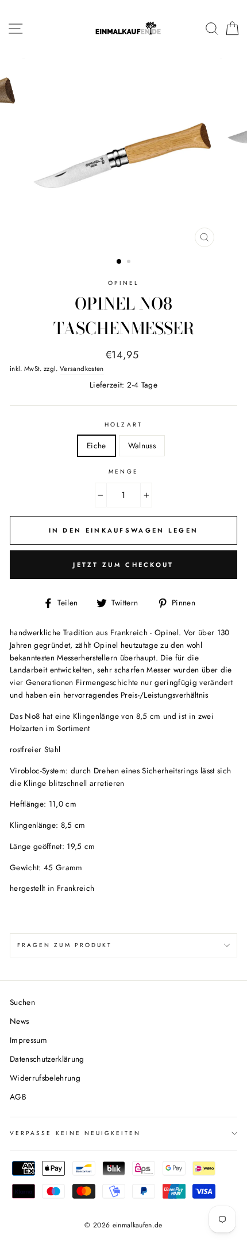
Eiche (96, 445)
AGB (18, 1096)
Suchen (22, 1002)
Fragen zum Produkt (64, 945)
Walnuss (142, 445)
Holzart (123, 424)
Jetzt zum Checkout (123, 564)
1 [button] (119, 262)
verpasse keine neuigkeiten (75, 1133)
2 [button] (130, 262)
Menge (123, 471)
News (19, 1021)
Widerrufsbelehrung (45, 1077)
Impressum (28, 1040)
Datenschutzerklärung (47, 1059)
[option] (123, 155)
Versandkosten (81, 368)
